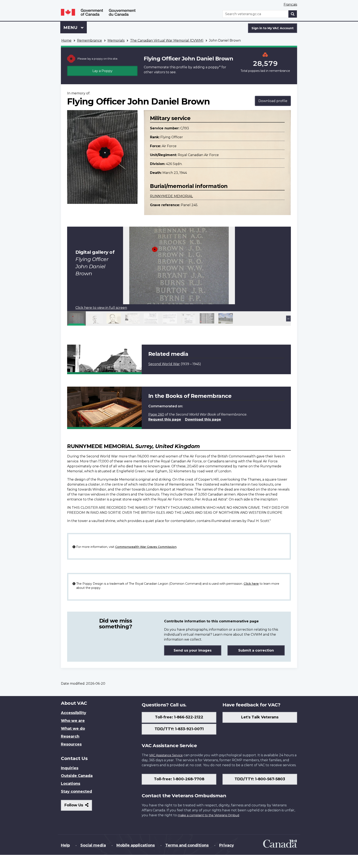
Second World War (164, 364)
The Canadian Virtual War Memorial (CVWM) (166, 40)
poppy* (214, 67)
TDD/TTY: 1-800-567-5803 (260, 779)
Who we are (73, 720)
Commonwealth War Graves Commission (146, 547)
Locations (70, 783)
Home (66, 40)
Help (65, 845)
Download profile (272, 101)
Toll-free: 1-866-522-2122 (179, 717)
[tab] (76, 318)
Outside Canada (77, 775)
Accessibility (73, 713)
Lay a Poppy (102, 71)
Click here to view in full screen (101, 308)
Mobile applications (135, 845)
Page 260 (156, 414)
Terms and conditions (187, 845)
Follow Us (78, 807)
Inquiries (69, 768)
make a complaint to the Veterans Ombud (208, 815)
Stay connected (76, 791)
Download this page (203, 419)
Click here (251, 584)
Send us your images (193, 650)
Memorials (116, 40)
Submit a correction (256, 650)
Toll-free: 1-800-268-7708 (179, 779)
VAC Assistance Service (166, 755)
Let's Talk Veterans (259, 717)
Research (70, 736)
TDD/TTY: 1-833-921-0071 (179, 729)
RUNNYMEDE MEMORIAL (171, 196)
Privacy (226, 845)
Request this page (164, 419)
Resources (71, 744)
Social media (93, 845)
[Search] (292, 14)
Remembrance (89, 40)
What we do (73, 728)
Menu (71, 27)
